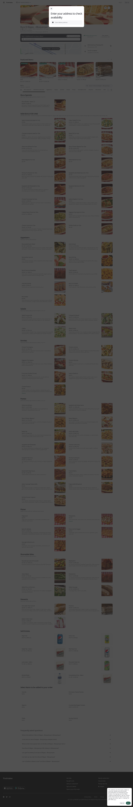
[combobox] (67, 22)
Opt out (122, 803)
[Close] (51, 8)
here (115, 799)
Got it (128, 803)
